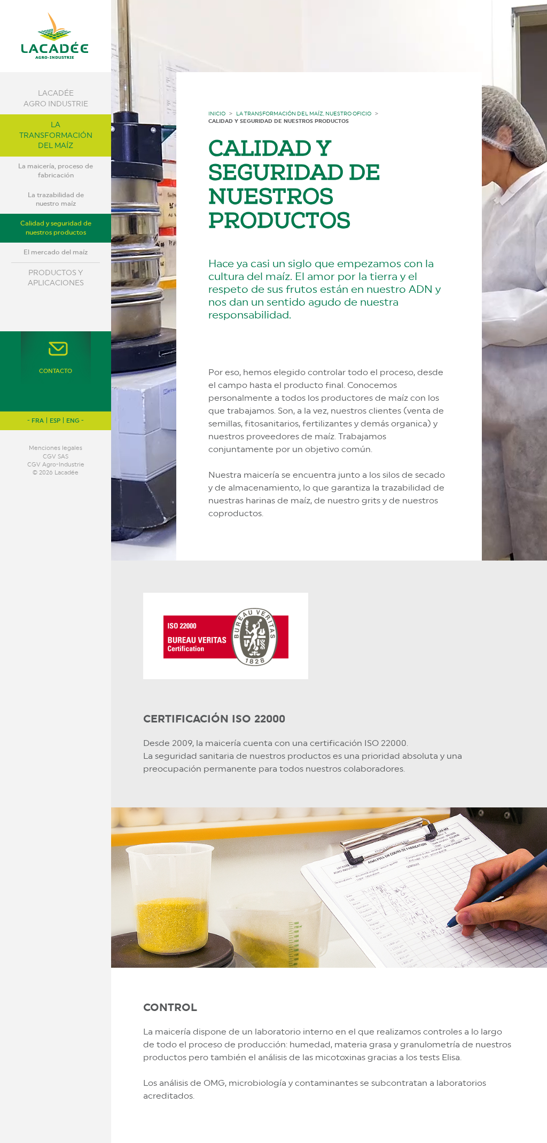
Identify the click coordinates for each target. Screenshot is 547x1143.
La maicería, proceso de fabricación (55, 170)
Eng (73, 420)
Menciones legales (55, 448)
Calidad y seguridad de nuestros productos (55, 228)
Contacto (55, 371)
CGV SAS (55, 456)
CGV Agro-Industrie (55, 464)
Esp (55, 420)
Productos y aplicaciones (56, 277)
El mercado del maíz (56, 252)
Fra (38, 420)
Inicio (216, 113)
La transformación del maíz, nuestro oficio (303, 113)
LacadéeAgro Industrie (56, 98)
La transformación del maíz (55, 135)
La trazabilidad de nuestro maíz (56, 199)
